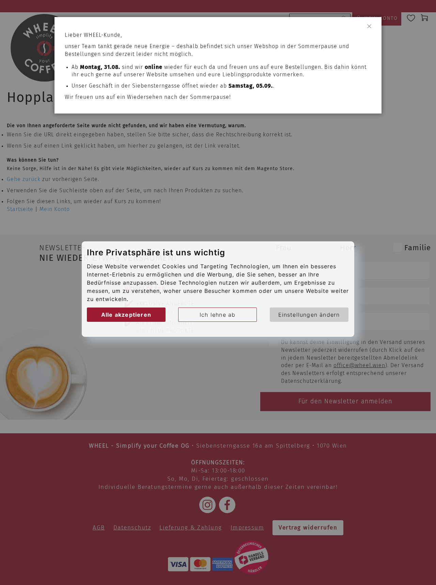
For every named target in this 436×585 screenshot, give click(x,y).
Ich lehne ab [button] (217, 314)
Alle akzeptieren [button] (126, 314)
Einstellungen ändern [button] (309, 314)
